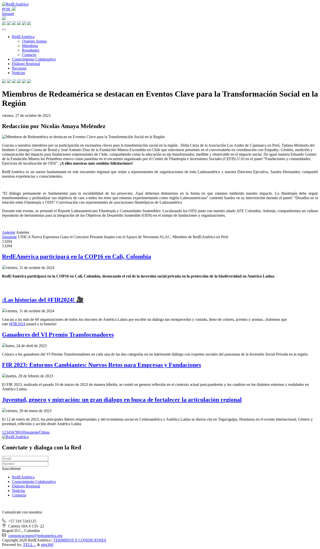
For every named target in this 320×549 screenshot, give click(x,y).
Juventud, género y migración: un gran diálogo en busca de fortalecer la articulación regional (122, 399)
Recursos (19, 68)
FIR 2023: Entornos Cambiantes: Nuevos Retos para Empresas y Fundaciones (101, 365)
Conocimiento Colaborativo (34, 59)
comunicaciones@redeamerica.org (35, 535)
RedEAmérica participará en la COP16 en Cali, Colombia (76, 256)
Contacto (29, 55)
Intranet (8, 14)
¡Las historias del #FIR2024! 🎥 (43, 300)
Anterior (8, 232)
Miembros (30, 46)
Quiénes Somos (34, 41)
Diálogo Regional (26, 64)
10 (22, 432)
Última (44, 432)
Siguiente (9, 237)
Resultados (30, 50)
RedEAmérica (23, 37)
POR (7, 9)
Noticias (18, 73)
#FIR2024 (17, 324)
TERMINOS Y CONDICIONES (79, 540)
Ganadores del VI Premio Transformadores (58, 334)
